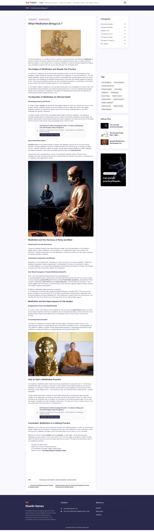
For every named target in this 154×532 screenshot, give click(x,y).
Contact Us (99, 514)
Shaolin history (106, 99)
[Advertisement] (61, 464)
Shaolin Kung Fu (119, 99)
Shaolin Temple (118, 106)
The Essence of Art (107, 34)
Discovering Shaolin (107, 24)
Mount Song (105, 96)
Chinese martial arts (108, 86)
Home (28, 8)
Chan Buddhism (106, 82)
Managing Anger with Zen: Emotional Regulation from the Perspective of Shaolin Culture (72, 486)
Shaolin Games (34, 506)
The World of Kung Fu (107, 40)
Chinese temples (107, 89)
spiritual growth (71, 480)
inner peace (42, 480)
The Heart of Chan (44, 19)
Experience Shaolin (106, 27)
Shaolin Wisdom (106, 109)
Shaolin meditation (61, 480)
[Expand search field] (125, 2)
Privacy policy (99, 511)
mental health (51, 480)
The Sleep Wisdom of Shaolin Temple (54, 450)
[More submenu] (98, 2)
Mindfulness (114, 92)
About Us (98, 508)
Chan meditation (119, 82)
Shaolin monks (106, 106)
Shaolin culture (117, 96)
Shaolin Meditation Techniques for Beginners (117, 143)
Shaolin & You (32, 19)
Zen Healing (104, 44)
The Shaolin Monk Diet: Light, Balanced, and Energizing (116, 136)
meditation (105, 92)
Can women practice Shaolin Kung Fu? (116, 127)
